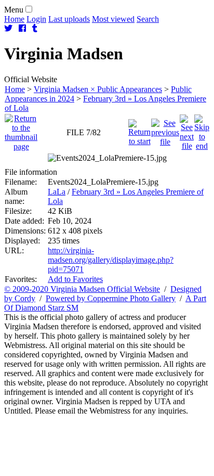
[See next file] (187, 129)
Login (36, 19)
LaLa (56, 191)
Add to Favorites (75, 279)
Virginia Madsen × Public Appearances (98, 89)
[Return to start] (139, 129)
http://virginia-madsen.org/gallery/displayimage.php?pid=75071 (110, 260)
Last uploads (69, 19)
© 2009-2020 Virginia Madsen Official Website (82, 289)
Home (14, 19)
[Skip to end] (201, 129)
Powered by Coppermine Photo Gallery (111, 298)
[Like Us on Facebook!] (22, 28)
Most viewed (113, 19)
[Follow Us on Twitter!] (8, 28)
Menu (13, 9)
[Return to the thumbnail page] (21, 129)
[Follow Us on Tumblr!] (34, 28)
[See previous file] (165, 129)
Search (148, 19)
